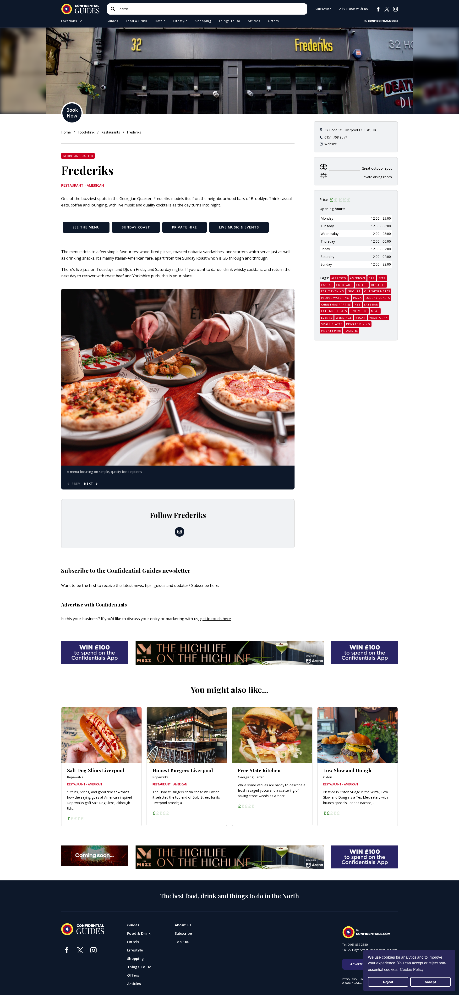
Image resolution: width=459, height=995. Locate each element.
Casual (326, 285)
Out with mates (377, 291)
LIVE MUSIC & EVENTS (239, 227)
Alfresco (338, 278)
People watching (335, 298)
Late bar (371, 304)
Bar (372, 278)
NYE (357, 304)
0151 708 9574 (335, 137)
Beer (382, 278)
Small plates (331, 324)
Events (326, 317)
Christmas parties (336, 304)
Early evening (332, 291)
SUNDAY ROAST (136, 227)
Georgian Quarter (78, 156)
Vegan (360, 317)
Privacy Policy (349, 979)
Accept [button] (430, 982)
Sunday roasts (378, 298)
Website (330, 144)
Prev (76, 484)
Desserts (378, 285)
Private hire (331, 330)
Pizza (357, 298)
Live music (359, 311)
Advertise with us (353, 9)
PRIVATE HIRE (184, 227)
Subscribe (323, 9)
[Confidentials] (381, 21)
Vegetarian (378, 317)
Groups (354, 291)
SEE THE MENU (86, 227)
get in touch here (215, 618)
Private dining (358, 324)
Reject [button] (388, 982)
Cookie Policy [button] (412, 969)
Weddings (344, 317)
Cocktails (344, 285)
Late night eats (334, 311)
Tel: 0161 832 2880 (355, 944)
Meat (375, 311)
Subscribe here (204, 585)
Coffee (361, 285)
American (357, 278)
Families (351, 330)
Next (88, 484)
